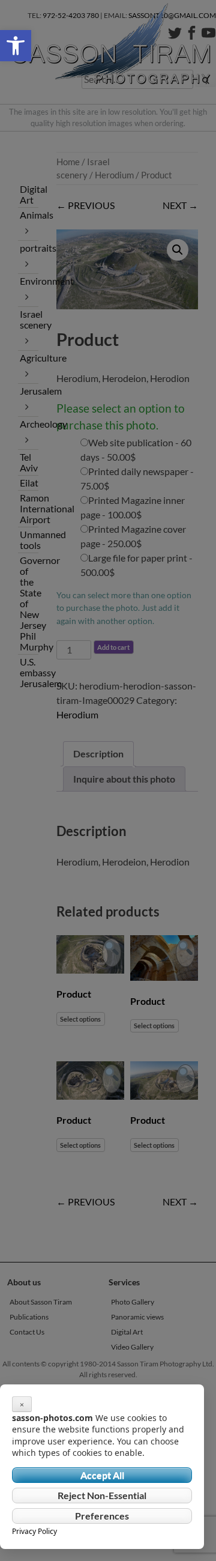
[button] (15, 45)
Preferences (102, 1515)
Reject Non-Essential (102, 1495)
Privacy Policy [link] (34, 1531)
